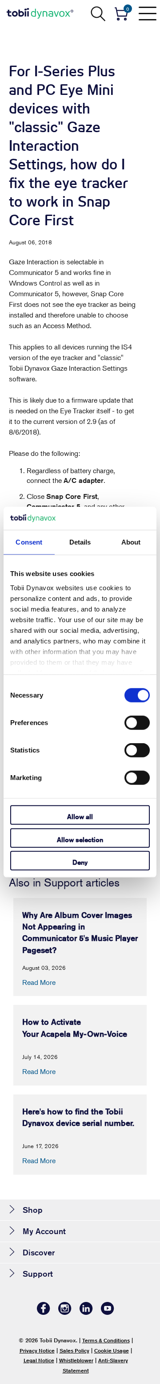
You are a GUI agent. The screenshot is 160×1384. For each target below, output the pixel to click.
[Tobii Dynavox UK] (40, 13)
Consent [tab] (29, 542)
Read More (39, 982)
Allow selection (80, 839)
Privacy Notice (37, 1350)
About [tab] (131, 542)
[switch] (137, 723)
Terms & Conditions (106, 1340)
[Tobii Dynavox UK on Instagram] (65, 1312)
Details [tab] (80, 542)
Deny (80, 862)
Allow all (80, 816)
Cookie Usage (111, 1350)
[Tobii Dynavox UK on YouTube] (107, 1312)
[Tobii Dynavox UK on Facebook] (43, 1312)
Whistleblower (76, 1360)
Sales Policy (74, 1350)
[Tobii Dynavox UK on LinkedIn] (86, 1312)
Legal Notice (39, 1360)
